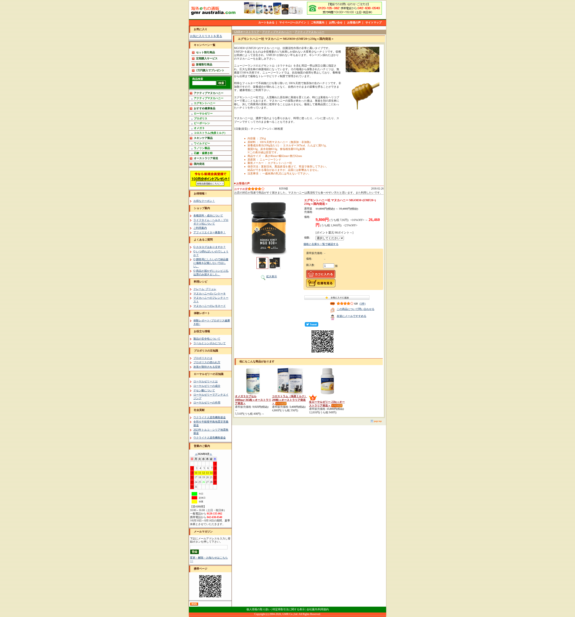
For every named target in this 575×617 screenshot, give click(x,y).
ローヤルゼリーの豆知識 (208, 374)
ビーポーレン (202, 123)
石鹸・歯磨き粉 (203, 153)
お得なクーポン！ (204, 201)
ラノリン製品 (202, 148)
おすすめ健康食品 (204, 108)
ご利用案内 (317, 22)
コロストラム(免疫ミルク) (209, 132)
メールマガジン (203, 531)
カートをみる (266, 22)
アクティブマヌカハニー (208, 93)
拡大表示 (271, 276)
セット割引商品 (205, 52)
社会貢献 (199, 410)
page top (378, 421)
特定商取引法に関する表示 (288, 609)
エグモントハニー (204, 103)
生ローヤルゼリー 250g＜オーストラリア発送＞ (327, 403)
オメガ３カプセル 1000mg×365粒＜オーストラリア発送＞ (253, 400)
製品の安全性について (206, 338)
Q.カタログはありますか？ (209, 247)
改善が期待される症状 (206, 366)
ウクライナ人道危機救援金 (209, 417)
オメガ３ (199, 128)
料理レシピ (200, 281)
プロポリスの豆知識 (206, 350)
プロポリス (200, 118)
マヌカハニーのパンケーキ (209, 293)
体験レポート (202, 313)
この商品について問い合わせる (355, 309)
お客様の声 (354, 22)
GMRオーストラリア (246, 31)
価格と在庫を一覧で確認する (320, 244)
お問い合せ (336, 22)
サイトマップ (373, 22)
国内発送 (199, 163)
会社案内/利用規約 (318, 609)
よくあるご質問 (203, 239)
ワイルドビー (202, 143)
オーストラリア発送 (206, 158)
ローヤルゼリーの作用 (206, 402)
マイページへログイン (292, 22)
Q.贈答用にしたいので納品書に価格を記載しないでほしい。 (210, 263)
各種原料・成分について (208, 215)
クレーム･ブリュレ (204, 289)
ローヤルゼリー (203, 113)
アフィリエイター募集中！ (209, 232)
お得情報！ (200, 193)
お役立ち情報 (202, 331)
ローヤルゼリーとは (205, 381)
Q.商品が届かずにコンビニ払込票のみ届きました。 (210, 272)
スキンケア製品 (203, 138)
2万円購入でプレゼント (210, 70)
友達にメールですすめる (351, 316)
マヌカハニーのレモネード (209, 305)
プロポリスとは (202, 358)
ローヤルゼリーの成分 (206, 386)
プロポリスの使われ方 (206, 362)
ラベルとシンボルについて (209, 343)
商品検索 (197, 78)
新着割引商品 (204, 64)
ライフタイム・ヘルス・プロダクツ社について (210, 221)
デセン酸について (204, 390)
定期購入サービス (207, 58)
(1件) (362, 303)
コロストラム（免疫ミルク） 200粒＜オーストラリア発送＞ (289, 400)
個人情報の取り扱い (258, 609)
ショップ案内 (202, 208)
